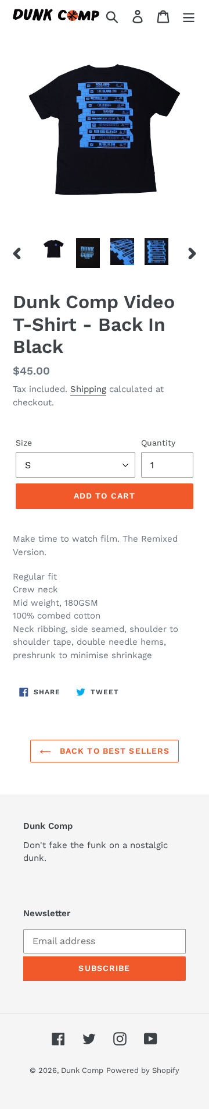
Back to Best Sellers (113, 750)
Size (24, 442)
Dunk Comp (82, 1070)
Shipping (88, 389)
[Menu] (188, 16)
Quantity (158, 442)
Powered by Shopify (142, 1070)
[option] (54, 248)
